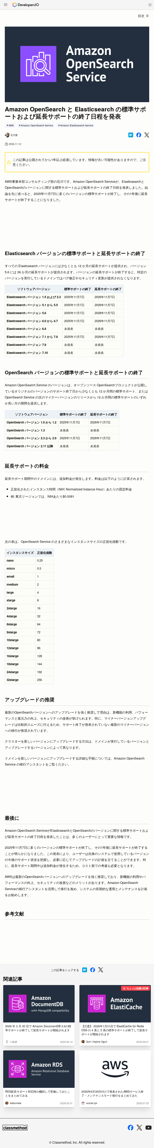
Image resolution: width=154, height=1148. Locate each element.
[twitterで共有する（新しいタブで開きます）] (146, 135)
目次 (141, 15)
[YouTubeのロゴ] (148, 1127)
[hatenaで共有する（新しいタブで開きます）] (130, 135)
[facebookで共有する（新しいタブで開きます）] (138, 135)
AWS (11, 125)
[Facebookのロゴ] (130, 1127)
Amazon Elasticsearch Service (76, 125)
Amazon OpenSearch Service (37, 125)
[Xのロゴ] (139, 1128)
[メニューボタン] (6, 5)
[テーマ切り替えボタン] (150, 4)
